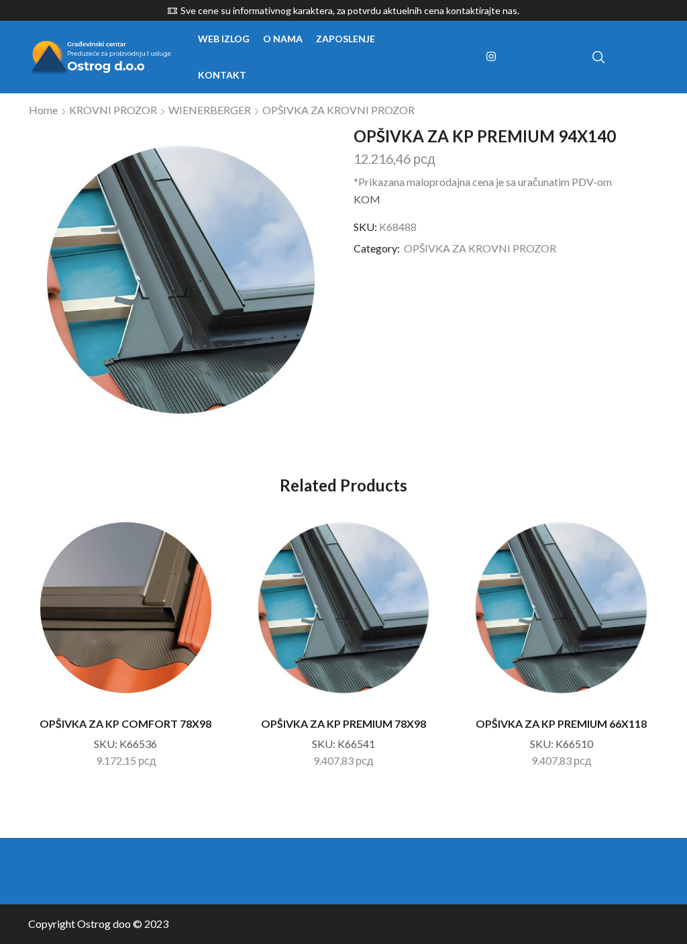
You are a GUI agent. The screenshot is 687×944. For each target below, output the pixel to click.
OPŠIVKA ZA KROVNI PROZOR (338, 109)
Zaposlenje (345, 38)
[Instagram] (491, 57)
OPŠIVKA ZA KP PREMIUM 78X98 (343, 723)
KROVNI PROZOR (113, 109)
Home (43, 109)
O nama (283, 38)
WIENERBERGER (209, 109)
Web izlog (224, 38)
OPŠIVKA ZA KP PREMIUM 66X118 (561, 723)
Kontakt (222, 75)
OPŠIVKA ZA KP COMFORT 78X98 (125, 723)
